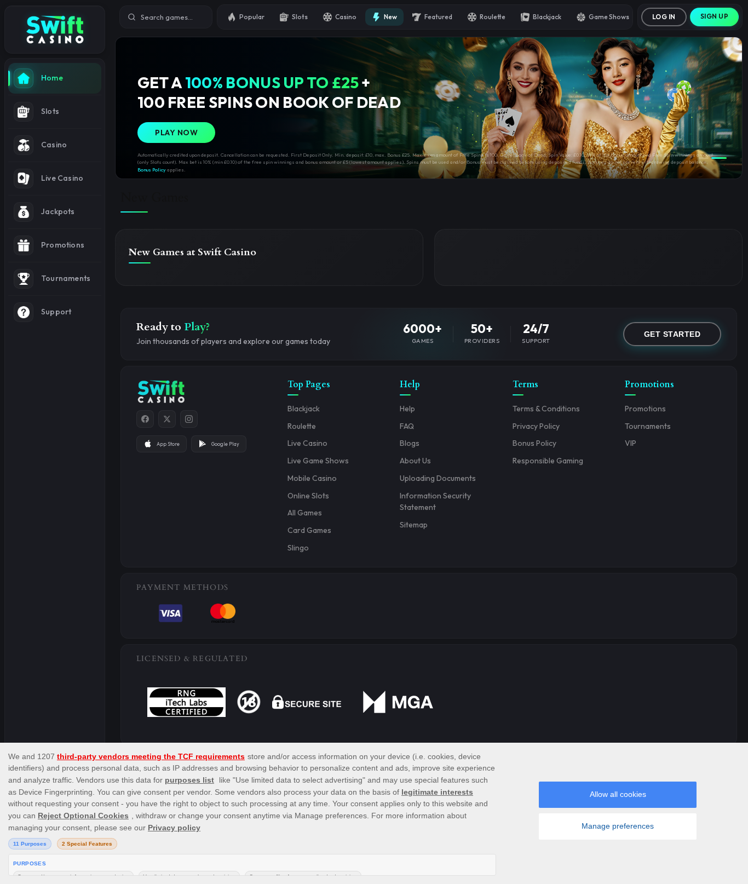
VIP (630, 443)
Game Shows (609, 17)
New (390, 17)
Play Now (176, 132)
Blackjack (547, 17)
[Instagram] (189, 419)
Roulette (492, 17)
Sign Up (714, 16)
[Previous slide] (133, 108)
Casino (345, 17)
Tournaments (648, 426)
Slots (300, 17)
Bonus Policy (151, 170)
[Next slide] (724, 108)
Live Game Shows (318, 461)
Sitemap (414, 525)
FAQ (407, 426)
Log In (664, 17)
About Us (415, 461)
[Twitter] (167, 419)
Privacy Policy (536, 426)
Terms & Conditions (546, 409)
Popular (251, 17)
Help (407, 409)
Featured (438, 17)
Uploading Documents (438, 478)
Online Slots (308, 496)
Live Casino (307, 443)
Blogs (409, 443)
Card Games (309, 530)
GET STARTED (672, 334)
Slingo (298, 548)
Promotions (645, 409)
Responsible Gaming (548, 461)
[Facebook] (145, 419)
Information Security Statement (435, 502)
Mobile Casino (312, 478)
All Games (304, 513)
